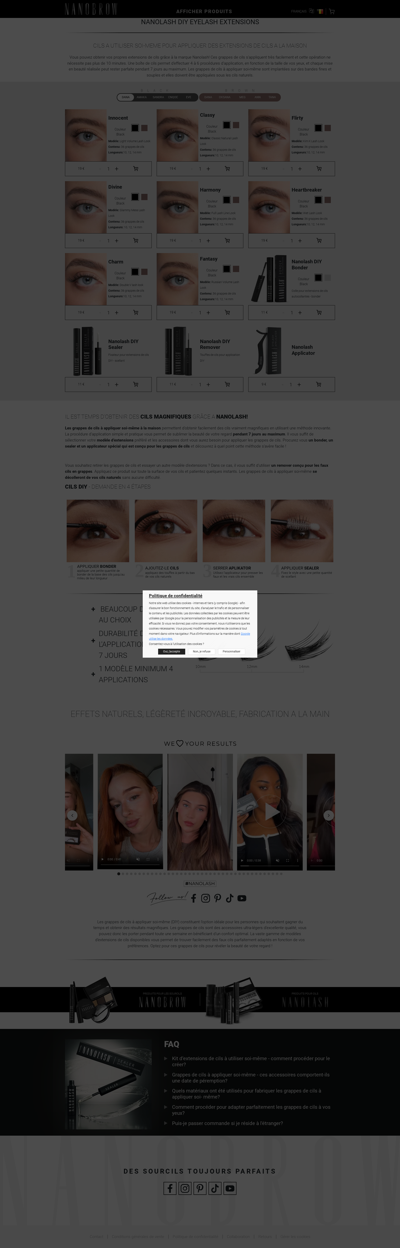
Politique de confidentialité (175, 595)
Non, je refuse (201, 651)
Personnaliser (231, 651)
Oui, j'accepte (171, 651)
